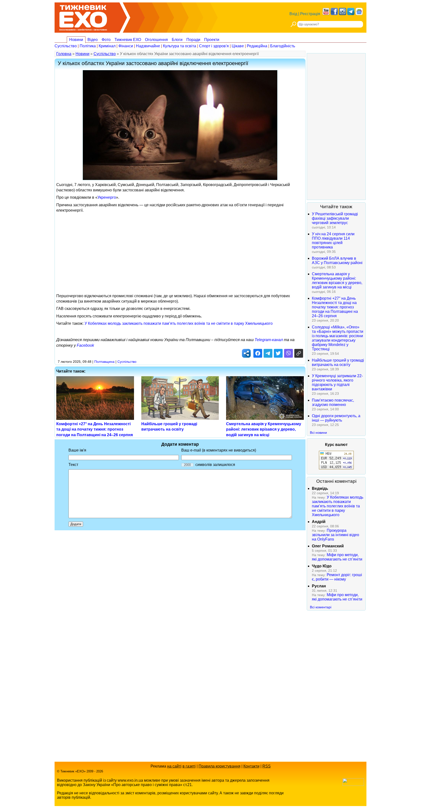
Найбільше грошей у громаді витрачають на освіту (338, 362)
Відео (92, 40)
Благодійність (282, 46)
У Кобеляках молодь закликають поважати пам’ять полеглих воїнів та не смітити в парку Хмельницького (179, 323)
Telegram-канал (269, 340)
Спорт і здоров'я (214, 46)
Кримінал (107, 46)
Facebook (85, 345)
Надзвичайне (148, 46)
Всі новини (318, 432)
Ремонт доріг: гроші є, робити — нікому (337, 577)
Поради (193, 40)
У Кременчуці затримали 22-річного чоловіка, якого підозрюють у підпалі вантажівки (337, 382)
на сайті (174, 766)
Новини (76, 40)
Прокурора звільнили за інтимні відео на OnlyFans (335, 534)
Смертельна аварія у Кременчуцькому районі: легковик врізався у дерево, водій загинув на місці (263, 429)
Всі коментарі (320, 607)
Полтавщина (104, 362)
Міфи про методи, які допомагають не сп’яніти (337, 557)
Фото (106, 40)
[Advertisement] (180, 249)
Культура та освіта (179, 46)
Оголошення (156, 40)
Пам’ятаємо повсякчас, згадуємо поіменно (333, 402)
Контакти (251, 766)
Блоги (177, 40)
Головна (63, 54)
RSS (266, 766)
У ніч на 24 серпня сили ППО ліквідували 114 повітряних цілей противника (333, 240)
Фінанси (125, 46)
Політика (88, 46)
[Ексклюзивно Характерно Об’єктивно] (83, 16)
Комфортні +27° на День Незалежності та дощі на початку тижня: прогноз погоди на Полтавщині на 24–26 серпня (94, 429)
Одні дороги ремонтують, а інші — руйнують (336, 418)
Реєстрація (310, 14)
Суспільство (66, 46)
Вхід (293, 14)
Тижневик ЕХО (128, 40)
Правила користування (219, 766)
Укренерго (106, 197)
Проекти (211, 40)
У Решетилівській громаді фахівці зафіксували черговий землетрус (335, 218)
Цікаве (238, 46)
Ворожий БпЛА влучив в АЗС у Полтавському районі (337, 260)
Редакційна (257, 46)
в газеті (189, 766)
